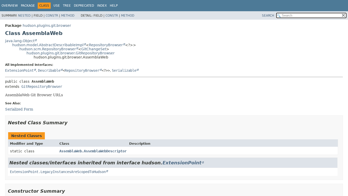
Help (114, 5)
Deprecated (84, 5)
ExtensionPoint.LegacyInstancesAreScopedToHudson (58, 172)
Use (56, 5)
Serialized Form (19, 109)
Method (67, 15)
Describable (49, 70)
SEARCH (268, 15)
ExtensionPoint (19, 70)
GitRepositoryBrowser (41, 86)
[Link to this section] (71, 122)
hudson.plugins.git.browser (47, 25)
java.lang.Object (19, 41)
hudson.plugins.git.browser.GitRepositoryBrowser (70, 53)
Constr (52, 15)
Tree (67, 5)
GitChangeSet (93, 49)
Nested (24, 15)
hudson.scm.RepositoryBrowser (47, 49)
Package (28, 5)
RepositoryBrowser (106, 45)
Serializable (124, 70)
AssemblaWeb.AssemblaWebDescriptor (93, 151)
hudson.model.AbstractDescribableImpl (48, 45)
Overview (10, 5)
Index (102, 5)
